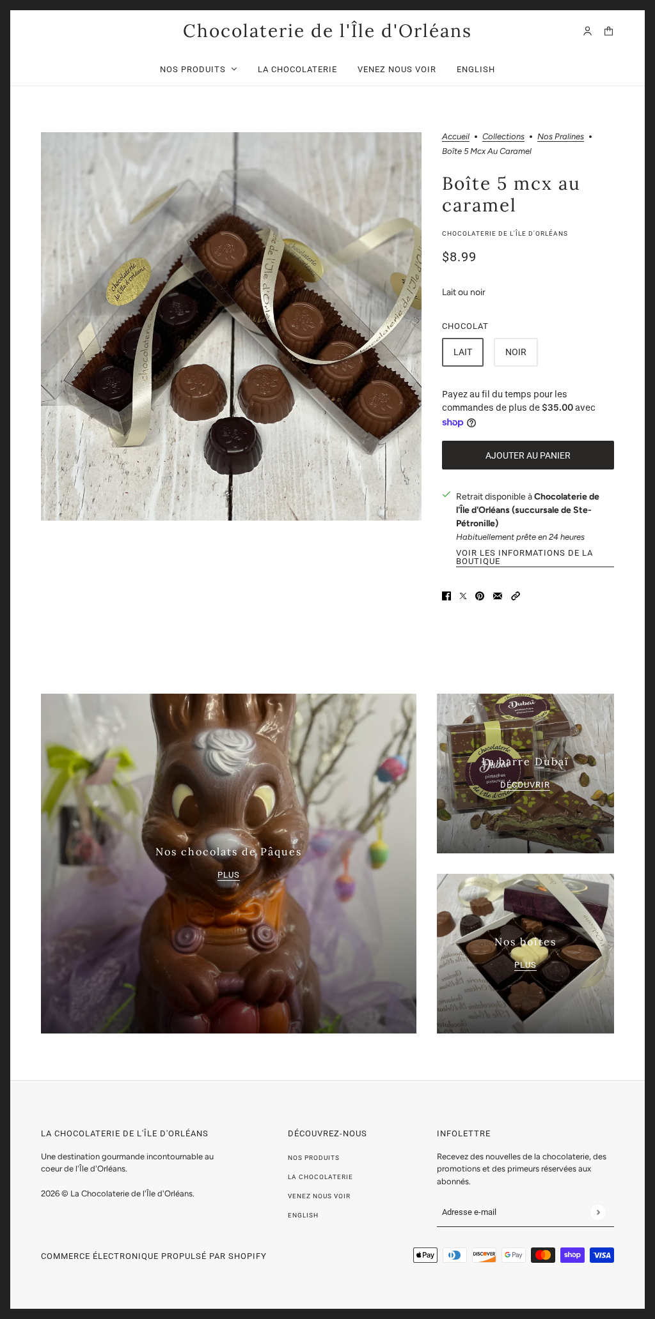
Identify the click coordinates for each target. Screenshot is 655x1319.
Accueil (456, 136)
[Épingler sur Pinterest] (479, 595)
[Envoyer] (597, 1212)
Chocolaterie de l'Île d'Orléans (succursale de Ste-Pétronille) (527, 510)
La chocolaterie (320, 1176)
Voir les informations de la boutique (524, 557)
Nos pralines (560, 136)
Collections (503, 136)
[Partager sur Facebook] (446, 595)
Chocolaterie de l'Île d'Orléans (505, 233)
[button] (515, 595)
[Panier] (608, 31)
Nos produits (314, 1157)
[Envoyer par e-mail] (497, 595)
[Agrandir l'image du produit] (231, 326)
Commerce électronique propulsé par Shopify (154, 1256)
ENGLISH (303, 1215)
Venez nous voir (319, 1196)
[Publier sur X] (463, 595)
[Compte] (587, 31)
